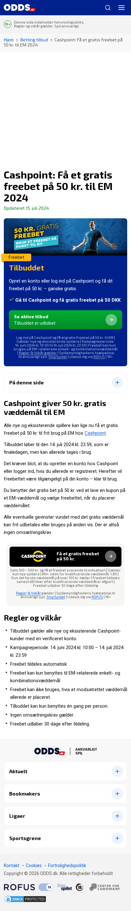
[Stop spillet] (64, 887)
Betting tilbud (34, 39)
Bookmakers (24, 793)
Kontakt (11, 865)
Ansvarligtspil (86, 751)
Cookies (34, 865)
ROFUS (99, 356)
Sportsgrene (25, 838)
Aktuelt (18, 771)
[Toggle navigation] (121, 7)
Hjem (9, 39)
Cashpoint (95, 433)
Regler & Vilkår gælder (38, 353)
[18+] (98, 887)
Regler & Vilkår (28, 593)
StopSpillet (57, 356)
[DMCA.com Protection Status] (25, 899)
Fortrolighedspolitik (67, 865)
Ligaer (17, 816)
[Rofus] (28, 887)
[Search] (105, 7)
